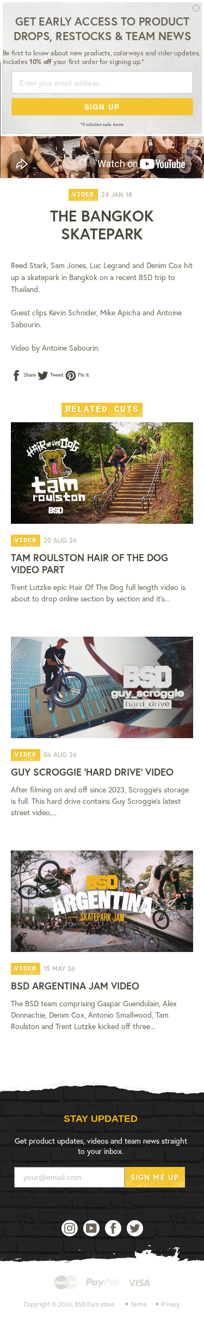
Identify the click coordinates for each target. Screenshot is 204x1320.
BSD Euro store (94, 1304)
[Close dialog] (196, 8)
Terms (138, 1304)
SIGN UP (102, 106)
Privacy (170, 1304)
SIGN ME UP (155, 1177)
